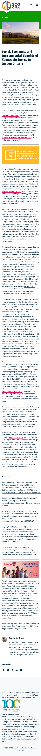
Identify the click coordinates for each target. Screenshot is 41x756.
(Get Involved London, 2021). (12, 391)
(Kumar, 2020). (29, 286)
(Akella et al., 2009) (29, 219)
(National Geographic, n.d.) (11, 191)
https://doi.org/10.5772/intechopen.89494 (23, 555)
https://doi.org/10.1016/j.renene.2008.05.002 (18, 521)
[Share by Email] (21, 670)
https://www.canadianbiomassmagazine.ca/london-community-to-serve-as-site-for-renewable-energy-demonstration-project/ (20, 539)
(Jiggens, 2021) (21, 374)
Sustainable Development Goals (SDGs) (16, 137)
